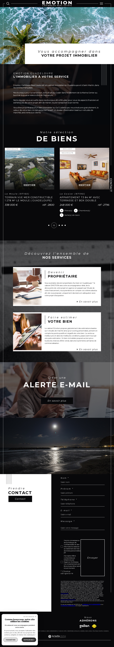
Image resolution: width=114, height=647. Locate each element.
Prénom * (67, 487)
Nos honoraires (52, 629)
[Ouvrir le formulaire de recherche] (7, 3)
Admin (82, 629)
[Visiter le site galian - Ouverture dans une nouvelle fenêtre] (84, 625)
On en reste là (28, 616)
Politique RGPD (97, 629)
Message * (68, 520)
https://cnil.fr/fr (64, 592)
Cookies (106, 629)
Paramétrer (10, 640)
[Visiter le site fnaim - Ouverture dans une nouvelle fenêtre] (94, 625)
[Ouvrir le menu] (101, 3)
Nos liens (88, 629)
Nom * (65, 477)
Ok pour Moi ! (29, 640)
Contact (111, 185)
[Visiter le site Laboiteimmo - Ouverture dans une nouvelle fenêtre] (57, 638)
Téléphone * (69, 498)
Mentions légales (73, 629)
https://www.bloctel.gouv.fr (68, 598)
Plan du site (62, 629)
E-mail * (66, 509)
